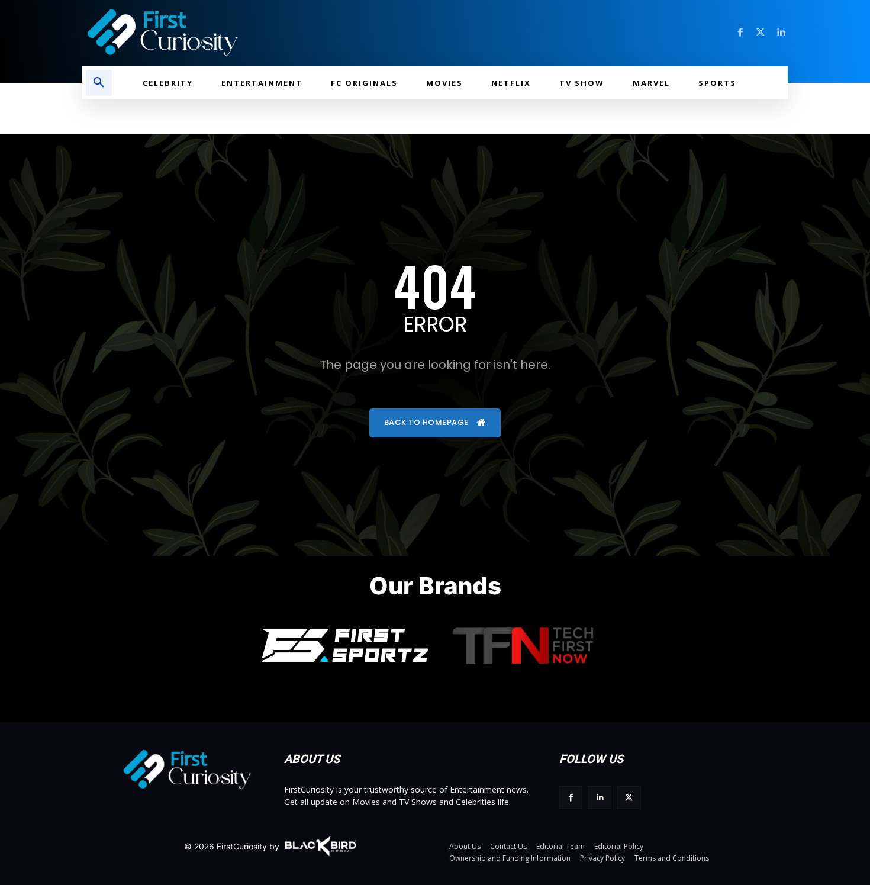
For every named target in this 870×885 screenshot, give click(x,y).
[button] (99, 83)
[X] (628, 797)
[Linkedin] (781, 32)
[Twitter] (760, 32)
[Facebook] (740, 32)
